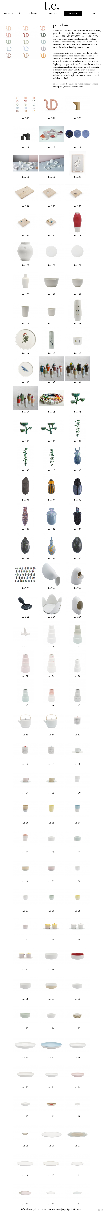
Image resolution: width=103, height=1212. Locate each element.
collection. (33, 13)
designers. (53, 13)
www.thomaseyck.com (51, 1209)
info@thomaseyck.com (31, 1209)
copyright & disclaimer (72, 1209)
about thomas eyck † (11, 13)
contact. (93, 13)
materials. (73, 13)
